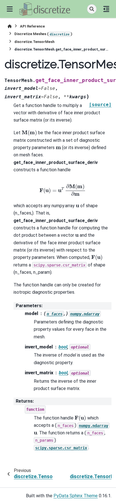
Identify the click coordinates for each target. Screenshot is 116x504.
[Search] (92, 9)
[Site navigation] (10, 9)
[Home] (10, 26)
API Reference (32, 26)
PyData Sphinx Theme (75, 495)
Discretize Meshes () (43, 34)
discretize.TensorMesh (34, 42)
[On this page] (106, 9)
